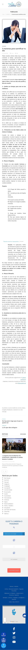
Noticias (11, 586)
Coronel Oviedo (8, 490)
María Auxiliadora (8, 504)
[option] (14, 453)
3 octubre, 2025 (11, 461)
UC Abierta (12, 593)
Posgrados (15, 597)
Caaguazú (6, 484)
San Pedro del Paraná (9, 509)
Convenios (11, 595)
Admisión (16, 586)
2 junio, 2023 (6, 53)
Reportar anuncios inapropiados (11, 241)
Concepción (7, 488)
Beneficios (4, 635)
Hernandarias (7, 498)
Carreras (10, 597)
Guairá (6, 494)
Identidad (8, 14)
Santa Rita (6, 511)
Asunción (6, 480)
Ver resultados (14, 559)
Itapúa (5, 502)
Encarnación (7, 492)
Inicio (3, 14)
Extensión (14, 599)
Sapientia (17, 595)
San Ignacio (7, 507)
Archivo (6, 589)
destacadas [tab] (23, 434)
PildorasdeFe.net (22, 383)
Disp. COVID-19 (16, 602)
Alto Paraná (7, 478)
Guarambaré (7, 496)
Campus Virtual (19, 593)
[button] (25, 615)
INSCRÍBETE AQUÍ (14, 570)
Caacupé (6, 482)
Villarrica (6, 513)
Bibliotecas (7, 593)
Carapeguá (7, 486)
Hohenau (6, 500)
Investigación (21, 597)
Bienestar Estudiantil (13, 589)
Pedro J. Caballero (8, 505)
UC (2, 53)
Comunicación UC (5, 461)
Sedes (10, 602)
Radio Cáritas (3, 641)
